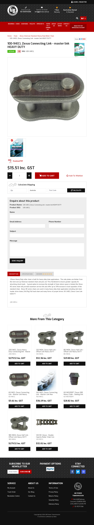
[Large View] (16, 147)
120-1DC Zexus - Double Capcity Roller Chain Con (45, 437)
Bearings (11, 24)
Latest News (59, 25)
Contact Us (66, 25)
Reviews (39, 274)
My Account (11, 488)
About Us (54, 25)
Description (13, 274)
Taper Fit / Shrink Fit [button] (48, 26)
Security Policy (54, 500)
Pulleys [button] (32, 24)
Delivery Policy (54, 504)
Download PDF (18, 161)
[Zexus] (79, 50)
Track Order (11, 492)
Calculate (77, 190)
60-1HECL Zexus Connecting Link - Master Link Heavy (19, 394)
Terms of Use (53, 488)
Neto (55, 516)
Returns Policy (53, 496)
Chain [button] (17, 24)
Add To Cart (48, 175)
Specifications (27, 274)
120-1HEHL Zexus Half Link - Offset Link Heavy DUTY (46, 352)
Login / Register (80, 2)
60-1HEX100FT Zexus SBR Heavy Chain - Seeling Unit (73, 394)
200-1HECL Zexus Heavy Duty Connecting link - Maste (19, 352)
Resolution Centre (13, 496)
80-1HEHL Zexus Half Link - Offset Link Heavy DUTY (74, 352)
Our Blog (31, 492)
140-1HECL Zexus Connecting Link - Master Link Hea (46, 394)
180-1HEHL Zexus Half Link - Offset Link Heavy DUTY (19, 437)
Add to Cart (19, 364)
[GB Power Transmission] (12, 10)
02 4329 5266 (79, 506)
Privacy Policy (53, 492)
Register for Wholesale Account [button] (78, 26)
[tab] (13, 274)
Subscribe (24, 472)
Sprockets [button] (40, 24)
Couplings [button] (24, 24)
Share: (77, 39)
